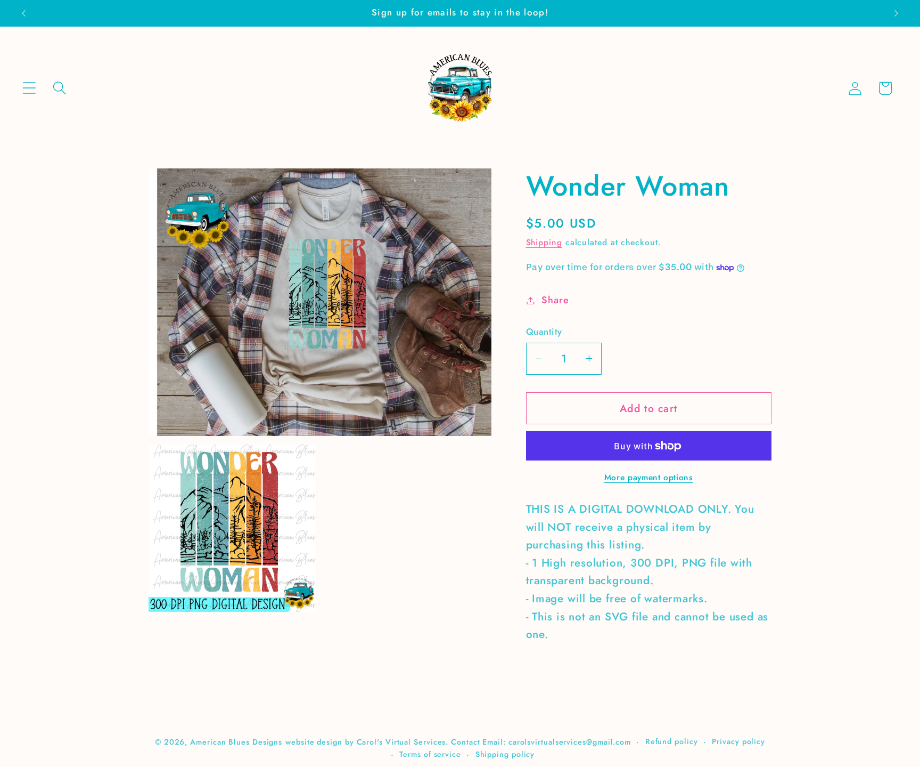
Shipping (544, 242)
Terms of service (430, 753)
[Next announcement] (896, 13)
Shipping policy (505, 753)
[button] (29, 88)
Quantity (544, 332)
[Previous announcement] (23, 13)
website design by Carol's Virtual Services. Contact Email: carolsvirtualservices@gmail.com (458, 741)
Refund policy (671, 741)
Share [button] (555, 300)
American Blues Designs (236, 741)
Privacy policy (738, 741)
